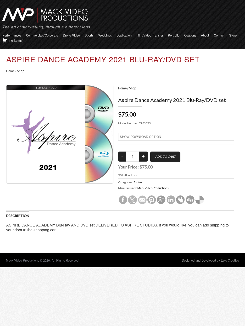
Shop (20, 71)
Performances (11, 35)
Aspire (138, 182)
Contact (219, 35)
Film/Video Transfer (149, 35)
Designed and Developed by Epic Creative (210, 260)
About (205, 35)
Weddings (105, 35)
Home (10, 71)
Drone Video (71, 35)
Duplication (124, 35)
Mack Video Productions (153, 188)
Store (233, 35)
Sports (89, 35)
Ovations (190, 35)
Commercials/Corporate (42, 35)
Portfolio (173, 35)
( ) (15, 40)
